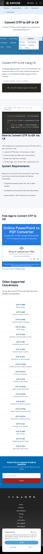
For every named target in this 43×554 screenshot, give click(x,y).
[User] (36, 3)
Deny (30, 547)
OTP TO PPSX (20, 394)
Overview (31, 38)
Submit (21, 481)
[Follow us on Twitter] (13, 497)
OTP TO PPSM (20, 387)
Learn (2, 47)
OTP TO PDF (20, 342)
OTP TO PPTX (20, 416)
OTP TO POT (20, 357)
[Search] (40, 3)
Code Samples (13, 38)
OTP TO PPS (20, 379)
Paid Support (21, 526)
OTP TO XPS (20, 446)
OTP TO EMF (20, 312)
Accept (21, 542)
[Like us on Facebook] (9, 497)
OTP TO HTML (21, 319)
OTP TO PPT (20, 401)
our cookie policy (14, 538)
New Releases (21, 511)
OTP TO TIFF (20, 439)
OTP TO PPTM (21, 409)
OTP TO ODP (20, 334)
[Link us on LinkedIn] (17, 497)
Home (21, 504)
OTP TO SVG (20, 424)
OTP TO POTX (20, 372)
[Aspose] (13, 3)
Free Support (21, 523)
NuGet (4, 74)
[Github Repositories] (30, 497)
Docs (21, 517)
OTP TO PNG (20, 349)
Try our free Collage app (13, 269)
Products (21, 508)
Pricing (8, 47)
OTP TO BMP (20, 305)
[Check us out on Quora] (26, 497)
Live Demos (3, 43)
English (31, 3)
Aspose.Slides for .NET (12, 68)
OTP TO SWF (20, 431)
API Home (3, 38)
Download (13, 43)
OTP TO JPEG (20, 327)
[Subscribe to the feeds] (34, 497)
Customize (13, 547)
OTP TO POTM (20, 364)
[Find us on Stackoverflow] (21, 497)
